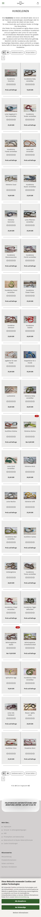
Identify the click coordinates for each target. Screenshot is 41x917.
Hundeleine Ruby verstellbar (30, 80)
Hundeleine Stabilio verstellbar (30, 326)
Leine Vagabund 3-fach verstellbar (11, 115)
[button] (4, 52)
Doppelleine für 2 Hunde (30, 361)
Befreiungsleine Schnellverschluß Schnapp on (30, 643)
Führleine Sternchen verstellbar (11, 221)
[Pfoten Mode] (20, 3)
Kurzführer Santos (30, 537)
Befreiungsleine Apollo (11, 643)
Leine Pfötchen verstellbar (30, 221)
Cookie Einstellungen (11, 843)
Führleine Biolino (30, 431)
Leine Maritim (11, 502)
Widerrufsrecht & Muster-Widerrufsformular (18, 840)
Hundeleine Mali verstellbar (11, 538)
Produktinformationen (9, 860)
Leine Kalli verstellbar (30, 150)
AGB (5, 833)
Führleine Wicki (30, 466)
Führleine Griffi (30, 502)
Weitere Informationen (20, 913)
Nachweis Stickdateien (9, 867)
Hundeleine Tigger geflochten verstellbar (30, 608)
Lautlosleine (11, 396)
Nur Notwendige (20, 907)
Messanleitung (6, 857)
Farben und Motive (8, 863)
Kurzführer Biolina (11, 431)
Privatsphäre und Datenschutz (14, 837)
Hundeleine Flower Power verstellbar (29, 291)
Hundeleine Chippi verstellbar (11, 608)
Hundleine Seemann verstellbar (11, 326)
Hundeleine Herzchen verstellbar (11, 80)
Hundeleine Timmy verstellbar (30, 573)
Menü (3, 3)
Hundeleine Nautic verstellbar (30, 185)
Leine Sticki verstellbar (11, 467)
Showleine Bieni (29, 748)
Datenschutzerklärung (22, 897)
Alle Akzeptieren (20, 901)
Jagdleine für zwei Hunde (11, 361)
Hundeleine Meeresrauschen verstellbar (11, 256)
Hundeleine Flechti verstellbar (30, 256)
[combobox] (17, 52)
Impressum (7, 827)
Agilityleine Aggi (11, 678)
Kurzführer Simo (11, 748)
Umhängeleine (11, 572)
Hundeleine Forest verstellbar (11, 291)
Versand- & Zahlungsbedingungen (15, 830)
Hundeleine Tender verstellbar (30, 115)
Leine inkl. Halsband (11, 714)
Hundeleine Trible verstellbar (30, 678)
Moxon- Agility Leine (30, 714)
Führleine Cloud (11, 185)
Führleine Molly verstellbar (30, 397)
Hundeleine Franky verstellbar (11, 150)
